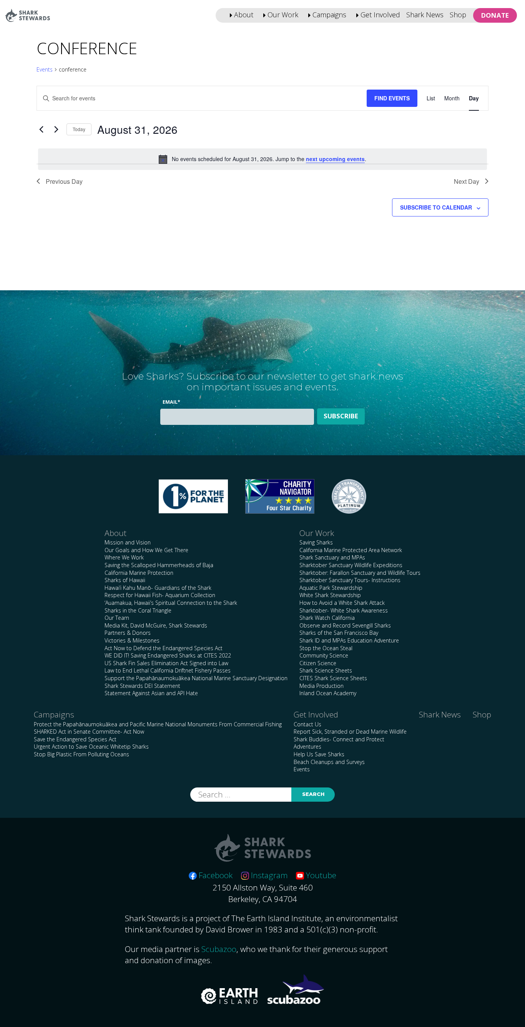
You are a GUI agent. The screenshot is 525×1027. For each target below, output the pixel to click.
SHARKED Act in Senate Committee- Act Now (89, 731)
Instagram (268, 875)
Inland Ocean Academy (327, 693)
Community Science (323, 655)
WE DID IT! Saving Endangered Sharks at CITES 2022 (168, 655)
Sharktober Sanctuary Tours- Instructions (349, 580)
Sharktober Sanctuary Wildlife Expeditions (350, 565)
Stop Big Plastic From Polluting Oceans (81, 754)
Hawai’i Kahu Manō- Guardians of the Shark (158, 587)
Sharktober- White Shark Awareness (343, 610)
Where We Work (124, 557)
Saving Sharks (316, 542)
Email (171, 402)
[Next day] (56, 129)
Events (45, 69)
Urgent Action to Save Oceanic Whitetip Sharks (91, 746)
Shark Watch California (327, 617)
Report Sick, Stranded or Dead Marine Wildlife (350, 731)
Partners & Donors (128, 632)
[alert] (262, 159)
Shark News (425, 14)
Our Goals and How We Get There (146, 550)
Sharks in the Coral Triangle (138, 610)
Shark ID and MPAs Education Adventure (349, 640)
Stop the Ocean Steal (325, 648)
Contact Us (307, 724)
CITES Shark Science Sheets (333, 678)
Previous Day (64, 181)
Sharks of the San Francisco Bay (338, 632)
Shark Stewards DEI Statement (142, 685)
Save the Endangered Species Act (75, 739)
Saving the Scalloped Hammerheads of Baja (159, 565)
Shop (458, 14)
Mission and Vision (128, 542)
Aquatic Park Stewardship (330, 587)
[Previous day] (41, 129)
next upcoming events (335, 159)
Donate (495, 15)
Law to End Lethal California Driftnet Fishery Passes (168, 670)
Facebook (215, 875)
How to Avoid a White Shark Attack (342, 602)
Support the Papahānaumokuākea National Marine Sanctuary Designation (196, 678)
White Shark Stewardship (330, 595)
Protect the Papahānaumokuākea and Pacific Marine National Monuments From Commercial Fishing (158, 724)
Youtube (320, 875)
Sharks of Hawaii (125, 580)
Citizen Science (317, 663)
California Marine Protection (139, 572)
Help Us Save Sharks (319, 754)
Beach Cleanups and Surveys (329, 762)
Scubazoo (218, 949)
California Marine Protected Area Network (350, 550)
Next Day (466, 181)
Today (79, 129)
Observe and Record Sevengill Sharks (345, 625)
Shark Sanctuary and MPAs (332, 557)
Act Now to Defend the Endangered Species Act (164, 648)
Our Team (117, 617)
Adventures (307, 746)
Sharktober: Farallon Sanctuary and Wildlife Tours (359, 572)
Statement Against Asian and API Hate (151, 693)
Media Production (321, 685)
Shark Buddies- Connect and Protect (339, 739)
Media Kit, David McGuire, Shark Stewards (156, 625)
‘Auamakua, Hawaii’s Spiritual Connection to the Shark (171, 602)
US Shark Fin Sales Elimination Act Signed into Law (166, 663)
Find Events (392, 98)
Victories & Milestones (132, 640)
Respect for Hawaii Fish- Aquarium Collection (160, 595)
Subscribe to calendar (436, 207)
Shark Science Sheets (325, 670)
